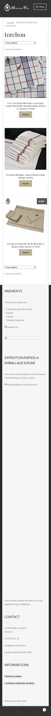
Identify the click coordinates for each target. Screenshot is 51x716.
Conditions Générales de (16, 683)
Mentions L (13, 676)
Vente (31, 683)
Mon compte (8, 711)
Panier (39, 709)
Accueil (10, 22)
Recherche (25, 711)
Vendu (25, 114)
